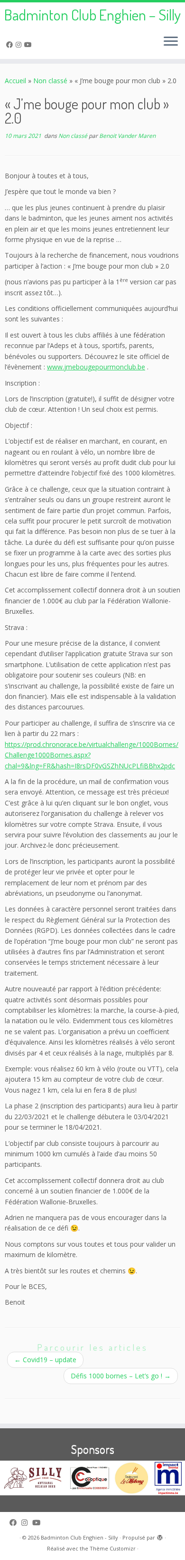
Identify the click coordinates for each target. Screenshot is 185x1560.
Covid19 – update (45, 1359)
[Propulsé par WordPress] (160, 1535)
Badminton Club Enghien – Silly (92, 15)
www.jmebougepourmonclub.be (96, 366)
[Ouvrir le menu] (171, 42)
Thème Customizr (113, 1548)
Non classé (50, 80)
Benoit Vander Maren (127, 136)
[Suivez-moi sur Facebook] (11, 44)
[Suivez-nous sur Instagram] (20, 44)
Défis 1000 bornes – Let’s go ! (121, 1375)
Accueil (15, 80)
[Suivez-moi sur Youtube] (29, 44)
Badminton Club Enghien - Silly (79, 1537)
